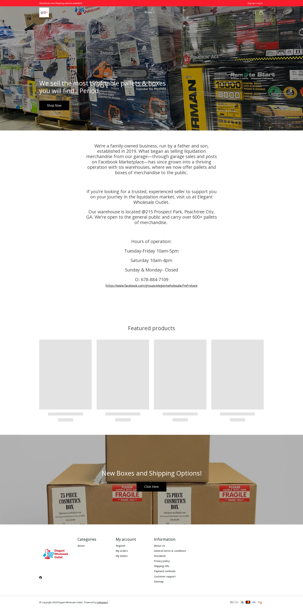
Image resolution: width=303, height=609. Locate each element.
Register (121, 545)
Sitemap (159, 581)
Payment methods (165, 571)
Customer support (165, 576)
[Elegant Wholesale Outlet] (44, 12)
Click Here (151, 486)
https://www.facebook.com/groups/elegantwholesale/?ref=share (151, 285)
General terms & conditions (170, 550)
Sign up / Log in (255, 3)
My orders (122, 550)
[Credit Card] (242, 602)
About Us (159, 545)
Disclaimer (160, 556)
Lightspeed (102, 602)
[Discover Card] (259, 602)
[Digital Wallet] (234, 602)
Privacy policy (162, 561)
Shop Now (54, 105)
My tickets (122, 556)
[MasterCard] (248, 602)
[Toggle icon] (254, 12)
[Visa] (253, 602)
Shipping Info (161, 566)
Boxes (81, 545)
